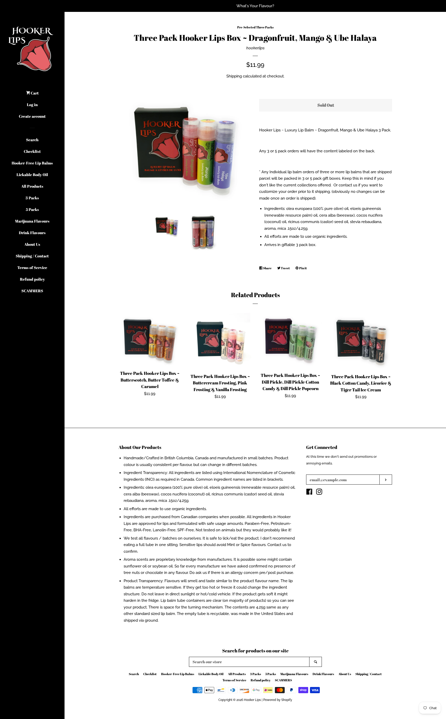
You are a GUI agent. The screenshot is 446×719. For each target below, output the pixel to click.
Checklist (32, 151)
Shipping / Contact (32, 255)
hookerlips (255, 48)
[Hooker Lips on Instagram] (319, 493)
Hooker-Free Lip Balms (32, 162)
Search (32, 139)
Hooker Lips (252, 700)
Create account (32, 116)
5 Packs (32, 209)
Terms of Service (32, 267)
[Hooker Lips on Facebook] (309, 493)
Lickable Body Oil (32, 174)
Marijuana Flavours (32, 221)
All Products (32, 186)
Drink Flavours (32, 232)
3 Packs (32, 197)
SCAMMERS (32, 290)
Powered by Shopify (277, 700)
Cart (34, 93)
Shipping (234, 76)
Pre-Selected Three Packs (255, 27)
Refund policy (32, 279)
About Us (32, 244)
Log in (32, 104)
